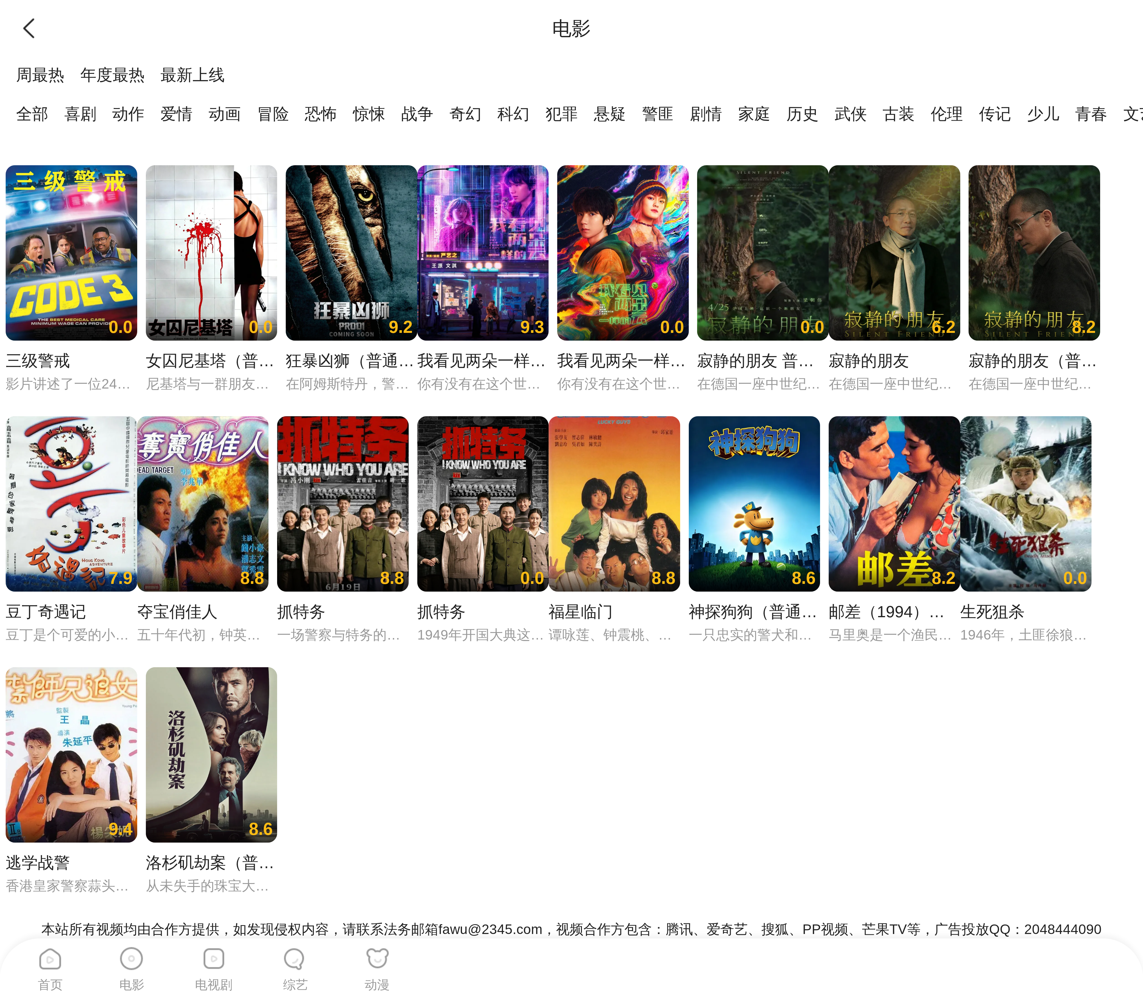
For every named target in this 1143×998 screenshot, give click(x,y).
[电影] (132, 954)
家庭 (754, 114)
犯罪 (562, 114)
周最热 (40, 75)
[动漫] (377, 954)
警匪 (658, 114)
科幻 (513, 114)
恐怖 (321, 114)
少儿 (1043, 114)
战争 (417, 114)
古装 (899, 114)
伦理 (947, 114)
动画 (225, 114)
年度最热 (112, 75)
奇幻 (465, 114)
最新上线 (192, 75)
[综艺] (295, 954)
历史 (802, 114)
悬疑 (610, 114)
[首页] (50, 954)
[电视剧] (213, 954)
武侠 (851, 114)
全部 (32, 114)
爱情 (176, 114)
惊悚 (369, 114)
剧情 (706, 114)
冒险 (273, 114)
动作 (128, 114)
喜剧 (80, 114)
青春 (1091, 114)
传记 (995, 114)
